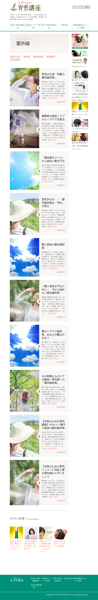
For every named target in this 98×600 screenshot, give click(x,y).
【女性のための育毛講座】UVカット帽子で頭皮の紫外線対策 (54, 424)
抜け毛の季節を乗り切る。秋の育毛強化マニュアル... (80, 146)
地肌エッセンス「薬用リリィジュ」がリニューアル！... (80, 114)
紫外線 (27, 57)
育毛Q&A (64, 25)
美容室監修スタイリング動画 (80, 26)
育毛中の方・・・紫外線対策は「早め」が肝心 (53, 202)
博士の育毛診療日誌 (49, 26)
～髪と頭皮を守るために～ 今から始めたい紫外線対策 (53, 289)
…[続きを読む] (51, 98)
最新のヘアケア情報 (33, 26)
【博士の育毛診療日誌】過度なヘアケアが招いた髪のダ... (80, 97)
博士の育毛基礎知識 (18, 26)
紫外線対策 (38, 57)
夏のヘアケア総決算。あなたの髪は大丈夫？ (53, 334)
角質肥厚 (51, 57)
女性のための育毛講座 (15, 58)
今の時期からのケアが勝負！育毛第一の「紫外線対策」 (53, 379)
